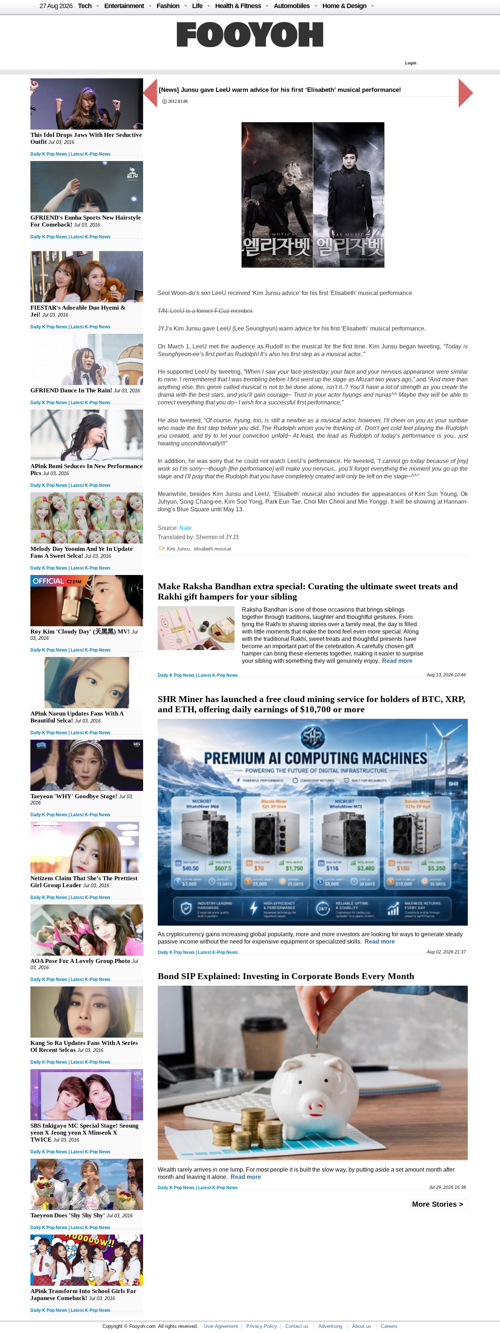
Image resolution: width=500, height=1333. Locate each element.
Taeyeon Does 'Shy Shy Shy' (67, 1215)
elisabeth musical (212, 549)
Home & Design (344, 6)
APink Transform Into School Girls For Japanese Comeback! (83, 1295)
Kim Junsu (178, 549)
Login (411, 63)
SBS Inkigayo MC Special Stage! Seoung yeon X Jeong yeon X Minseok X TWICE (84, 1132)
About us (361, 1326)
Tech (85, 6)
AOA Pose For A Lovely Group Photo (80, 960)
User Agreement (221, 1326)
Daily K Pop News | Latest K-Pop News (70, 154)
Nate (185, 528)
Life (197, 6)
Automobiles (292, 6)
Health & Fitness (238, 6)
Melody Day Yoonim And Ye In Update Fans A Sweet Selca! (81, 552)
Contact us (297, 1326)
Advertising (330, 1326)
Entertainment (124, 6)
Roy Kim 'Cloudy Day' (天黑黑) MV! (80, 631)
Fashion (168, 6)
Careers (389, 1326)
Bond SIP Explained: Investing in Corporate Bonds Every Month (286, 976)
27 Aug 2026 (56, 6)
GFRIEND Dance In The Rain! (71, 390)
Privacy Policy (261, 1326)
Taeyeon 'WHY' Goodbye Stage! (73, 796)
